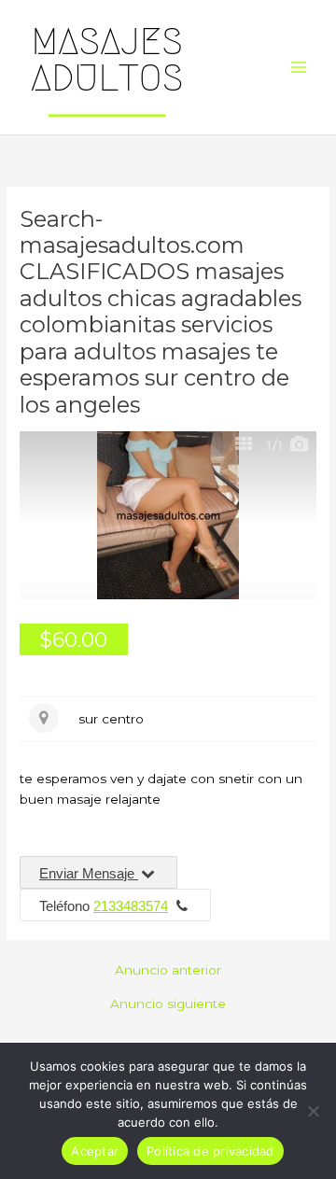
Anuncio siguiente (168, 1004)
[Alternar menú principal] (299, 68)
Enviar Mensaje (88, 873)
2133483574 (130, 906)
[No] (312, 1111)
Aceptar (95, 1151)
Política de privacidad (210, 1151)
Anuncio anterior (168, 970)
